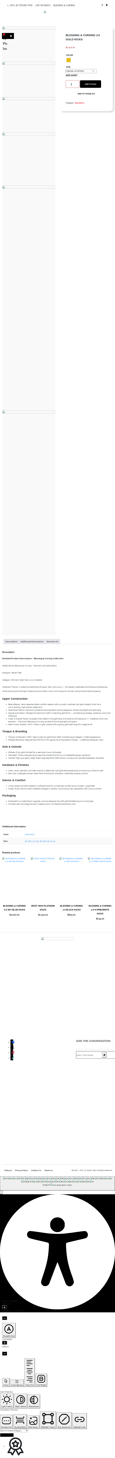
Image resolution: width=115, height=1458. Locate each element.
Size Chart (72, 75)
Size (68, 67)
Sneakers (79, 103)
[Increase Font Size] (4, 1307)
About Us (48, 1170)
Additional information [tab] (32, 641)
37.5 (36, 841)
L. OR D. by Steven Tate (19, 5)
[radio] (68, 60)
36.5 (29, 841)
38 (40, 841)
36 (26, 841)
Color (69, 55)
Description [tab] (11, 641)
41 (54, 841)
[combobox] (57, 1183)
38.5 (44, 841)
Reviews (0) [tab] (52, 641)
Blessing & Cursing (64, 5)
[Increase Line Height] (4, 1343)
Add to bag (90, 84)
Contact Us (36, 1170)
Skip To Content (7, 1431)
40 (51, 841)
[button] (86, 94)
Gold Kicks (29, 834)
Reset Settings (6, 1435)
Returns (8, 1170)
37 (33, 841)
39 (48, 841)
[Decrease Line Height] (4, 1353)
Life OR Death (42, 5)
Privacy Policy (21, 1170)
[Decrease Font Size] (4, 1318)
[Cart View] (107, 5)
